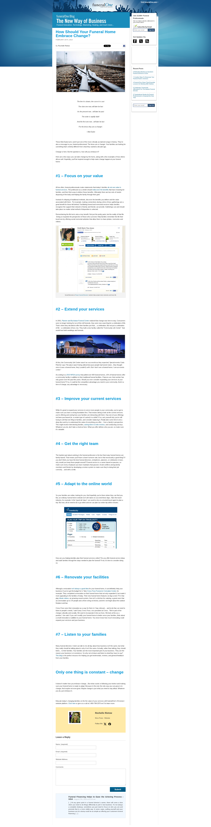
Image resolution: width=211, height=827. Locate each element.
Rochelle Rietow (103, 713)
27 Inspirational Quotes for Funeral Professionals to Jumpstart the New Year (143, 96)
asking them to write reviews (94, 425)
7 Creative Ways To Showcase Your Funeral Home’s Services (143, 77)
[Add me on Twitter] (105, 724)
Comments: (60, 767)
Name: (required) (62, 744)
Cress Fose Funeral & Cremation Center (101, 591)
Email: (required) (61, 751)
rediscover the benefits (100, 190)
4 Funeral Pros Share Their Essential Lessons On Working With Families (144, 83)
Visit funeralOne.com (149, 2)
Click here (72, 703)
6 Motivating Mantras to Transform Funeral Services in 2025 (143, 72)
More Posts (99, 718)
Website (107, 718)
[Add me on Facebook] (109, 724)
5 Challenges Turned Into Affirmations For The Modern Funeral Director (144, 89)
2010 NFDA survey (73, 375)
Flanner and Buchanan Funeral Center (75, 321)
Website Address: (62, 759)
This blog (59, 655)
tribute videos (64, 598)
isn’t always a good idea (80, 588)
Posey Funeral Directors (81, 295)
